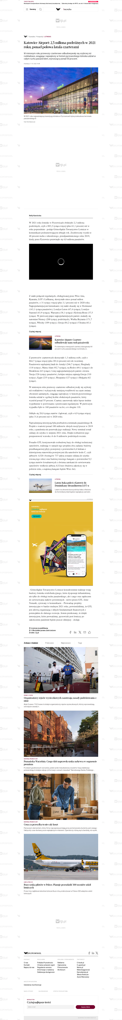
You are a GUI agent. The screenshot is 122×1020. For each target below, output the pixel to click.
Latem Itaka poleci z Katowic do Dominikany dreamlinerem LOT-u (72, 484)
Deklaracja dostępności (46, 972)
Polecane (49, 643)
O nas (26, 963)
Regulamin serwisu (44, 967)
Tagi (80, 643)
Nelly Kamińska (35, 216)
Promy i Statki (28, 695)
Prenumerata (63, 967)
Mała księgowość (83, 970)
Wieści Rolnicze (83, 974)
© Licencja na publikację (38, 628)
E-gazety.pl (81, 965)
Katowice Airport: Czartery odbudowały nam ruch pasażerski (72, 341)
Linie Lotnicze (28, 882)
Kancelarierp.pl (82, 972)
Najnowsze (66, 643)
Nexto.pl (80, 967)
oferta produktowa (60, 991)
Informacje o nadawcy (45, 970)
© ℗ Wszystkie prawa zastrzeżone (42, 630)
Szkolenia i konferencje (32, 985)
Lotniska (47, 36)
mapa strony (28, 991)
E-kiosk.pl (80, 963)
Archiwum (61, 970)
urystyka (67, 9)
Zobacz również (31, 643)
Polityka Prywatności (45, 963)
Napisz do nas (29, 967)
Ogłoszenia (62, 965)
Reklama (61, 963)
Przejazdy (39, 36)
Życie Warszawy (83, 977)
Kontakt (27, 965)
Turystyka (32, 36)
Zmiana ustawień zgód (46, 965)
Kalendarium (43, 991)
